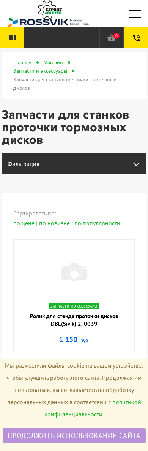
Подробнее (74, 298)
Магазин (53, 62)
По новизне (55, 223)
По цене (24, 223)
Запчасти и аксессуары (40, 70)
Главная (22, 62)
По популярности (97, 223)
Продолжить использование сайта (74, 435)
